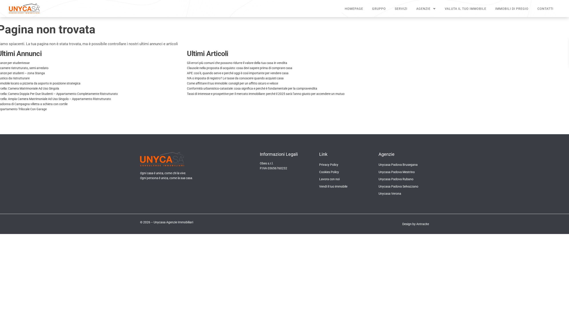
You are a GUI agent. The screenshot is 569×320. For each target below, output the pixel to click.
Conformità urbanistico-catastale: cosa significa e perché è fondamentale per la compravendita (252, 88)
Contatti (545, 8)
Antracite (422, 224)
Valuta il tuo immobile (465, 8)
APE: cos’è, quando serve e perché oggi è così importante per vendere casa (238, 73)
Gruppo (379, 8)
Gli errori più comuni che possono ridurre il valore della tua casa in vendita (237, 63)
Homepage (354, 8)
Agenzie (423, 8)
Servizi (401, 8)
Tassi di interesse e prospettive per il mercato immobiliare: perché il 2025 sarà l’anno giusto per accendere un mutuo (266, 94)
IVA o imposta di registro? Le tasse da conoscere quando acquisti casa (235, 78)
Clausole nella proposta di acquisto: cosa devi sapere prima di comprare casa (239, 68)
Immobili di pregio (512, 8)
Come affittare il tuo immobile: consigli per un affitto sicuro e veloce (232, 83)
